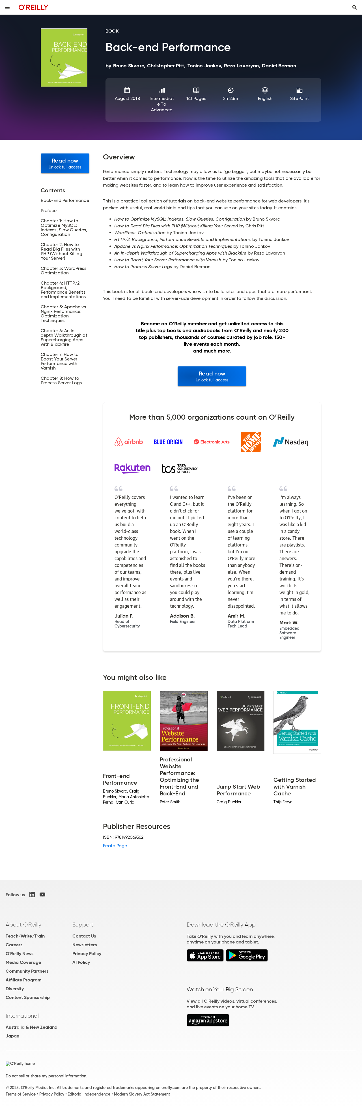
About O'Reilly (23, 924)
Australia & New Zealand (31, 1027)
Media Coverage (23, 962)
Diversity (15, 989)
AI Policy (81, 962)
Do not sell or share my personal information (46, 1076)
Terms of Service (21, 1094)
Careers (14, 945)
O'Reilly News (19, 954)
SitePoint (299, 98)
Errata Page (115, 845)
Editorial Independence (89, 1094)
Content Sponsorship (28, 997)
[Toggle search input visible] (354, 7)
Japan (12, 1036)
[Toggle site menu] (7, 7)
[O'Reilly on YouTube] (42, 894)
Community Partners (27, 971)
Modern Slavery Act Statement (142, 1094)
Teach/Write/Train (25, 936)
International (22, 1015)
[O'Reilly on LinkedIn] (32, 894)
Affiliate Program (24, 980)
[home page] (33, 7)
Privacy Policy (86, 954)
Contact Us (84, 936)
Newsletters (84, 945)
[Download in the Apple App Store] (205, 960)
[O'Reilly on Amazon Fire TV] (208, 1025)
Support (82, 924)
